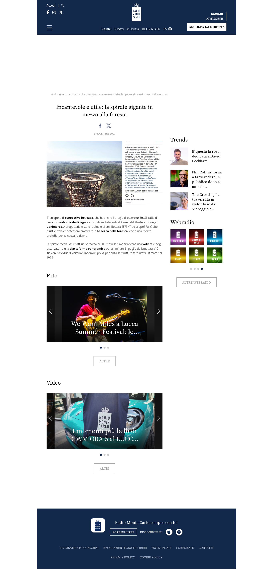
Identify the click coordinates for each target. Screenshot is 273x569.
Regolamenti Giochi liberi (125, 548)
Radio (106, 29)
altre (104, 361)
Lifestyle (91, 95)
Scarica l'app (123, 532)
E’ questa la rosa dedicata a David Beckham (206, 156)
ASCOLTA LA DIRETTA (207, 27)
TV (165, 29)
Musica (133, 29)
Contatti (206, 548)
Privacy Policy (123, 557)
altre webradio (196, 282)
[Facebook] (100, 126)
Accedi (51, 5)
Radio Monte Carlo (62, 95)
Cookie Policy (151, 557)
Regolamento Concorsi (79, 548)
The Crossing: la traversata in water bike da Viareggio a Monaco (205, 204)
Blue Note (151, 29)
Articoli (79, 95)
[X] (109, 126)
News (119, 29)
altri (104, 468)
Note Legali (161, 548)
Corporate (185, 548)
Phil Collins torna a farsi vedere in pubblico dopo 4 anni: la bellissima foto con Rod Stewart (207, 184)
